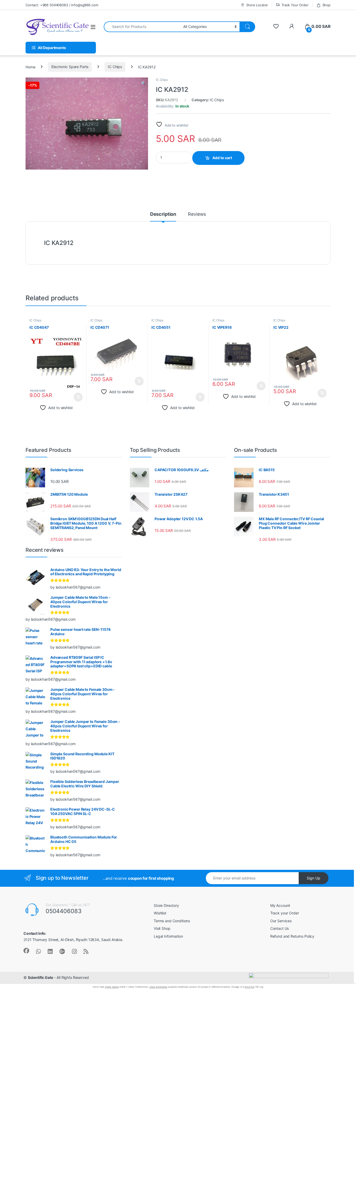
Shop (326, 5)
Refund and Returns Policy (292, 936)
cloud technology (158, 986)
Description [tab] (163, 214)
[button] (143, 83)
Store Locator (257, 5)
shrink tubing (112, 986)
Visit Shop (162, 928)
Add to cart (222, 157)
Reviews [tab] (197, 214)
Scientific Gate (40, 977)
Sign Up (313, 878)
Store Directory (166, 905)
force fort (249, 986)
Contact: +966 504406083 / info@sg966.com (62, 5)
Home (30, 66)
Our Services (281, 921)
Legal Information (168, 936)
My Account (280, 905)
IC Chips (115, 66)
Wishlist (160, 913)
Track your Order (284, 913)
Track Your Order (295, 5)
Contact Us (279, 928)
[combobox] (142, 26)
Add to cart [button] (78, 397)
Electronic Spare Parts (69, 66)
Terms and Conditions (172, 921)
